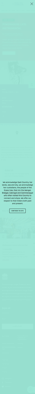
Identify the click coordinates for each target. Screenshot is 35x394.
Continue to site (17, 210)
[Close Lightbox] (31, 4)
